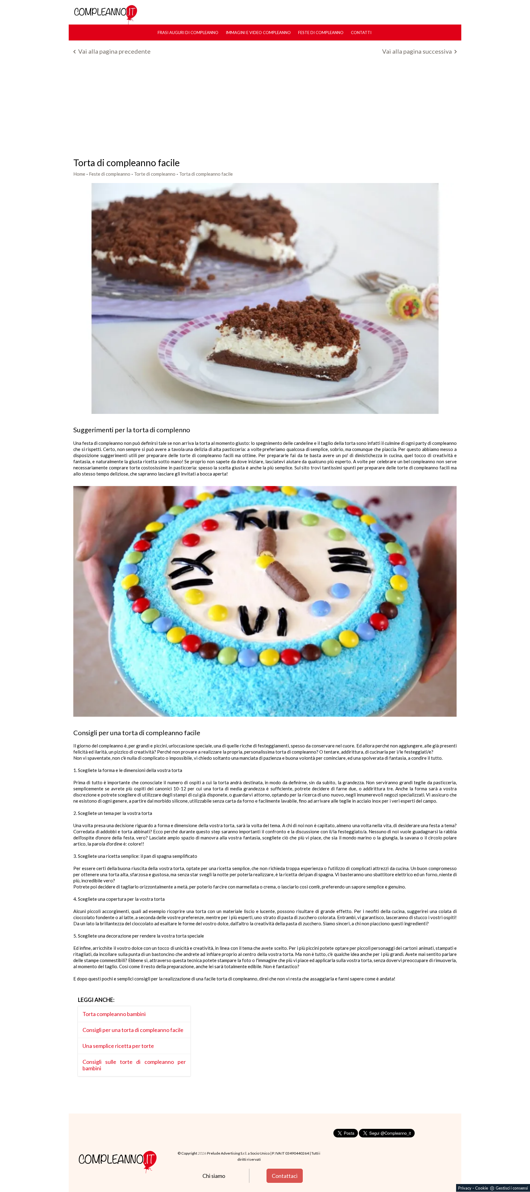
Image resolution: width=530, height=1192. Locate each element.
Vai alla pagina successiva (417, 51)
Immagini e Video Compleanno (258, 32)
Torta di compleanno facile (206, 174)
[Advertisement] (265, 108)
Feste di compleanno (321, 32)
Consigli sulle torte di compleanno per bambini (134, 1065)
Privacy (464, 1188)
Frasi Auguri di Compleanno (188, 32)
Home (79, 174)
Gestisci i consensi (512, 1188)
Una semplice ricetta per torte (118, 1045)
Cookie (481, 1188)
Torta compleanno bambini (114, 1014)
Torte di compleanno (154, 174)
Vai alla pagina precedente (114, 51)
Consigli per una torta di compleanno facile (133, 1029)
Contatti (361, 32)
